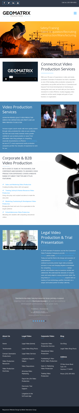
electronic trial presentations (60, 260)
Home (4, 344)
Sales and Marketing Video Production (18, 184)
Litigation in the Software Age (27, 395)
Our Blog (63, 344)
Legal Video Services (29, 354)
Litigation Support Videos (28, 360)
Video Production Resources (8, 362)
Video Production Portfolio (8, 370)
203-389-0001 (72, 2)
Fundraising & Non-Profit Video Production (49, 359)
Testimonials (6, 349)
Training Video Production (46, 374)
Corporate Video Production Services (48, 345)
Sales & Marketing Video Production (47, 367)
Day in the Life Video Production (29, 380)
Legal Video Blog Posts (30, 349)
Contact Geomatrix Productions (9, 355)
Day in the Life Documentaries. (64, 255)
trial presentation (31, 141)
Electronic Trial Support (27, 387)
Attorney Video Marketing (27, 372)
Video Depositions (28, 366)
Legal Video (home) (28, 344)
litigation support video (57, 278)
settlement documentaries (59, 268)
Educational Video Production (47, 352)
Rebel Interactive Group (29, 410)
